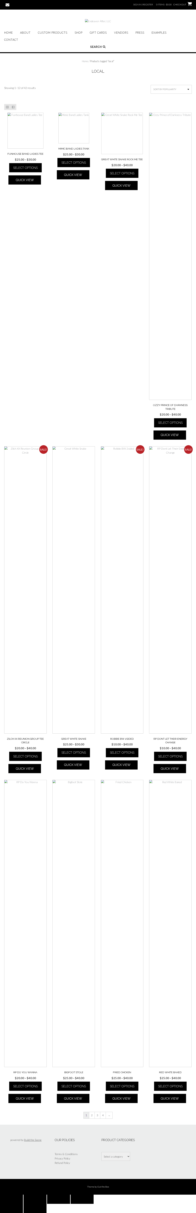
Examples (159, 32)
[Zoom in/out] (11, 1199)
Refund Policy (62, 1162)
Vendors (121, 32)
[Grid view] (7, 107)
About (25, 32)
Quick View (25, 180)
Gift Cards (98, 32)
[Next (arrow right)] (35, 1208)
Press (140, 32)
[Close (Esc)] (82, 1199)
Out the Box (103, 1186)
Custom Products (52, 32)
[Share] (58, 1199)
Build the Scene (33, 1139)
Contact (11, 39)
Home (8, 32)
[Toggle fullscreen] (35, 1199)
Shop (78, 32)
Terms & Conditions (66, 1154)
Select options (25, 168)
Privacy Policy (62, 1158)
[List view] (13, 107)
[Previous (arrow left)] (11, 1208)
